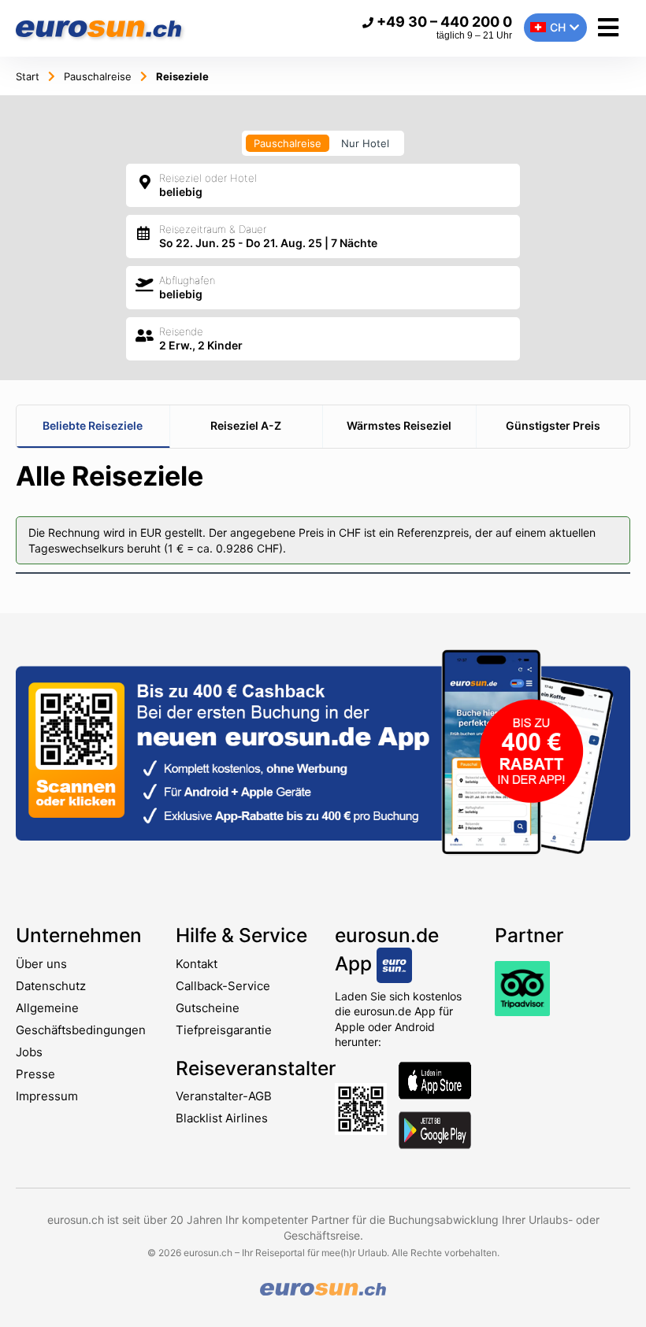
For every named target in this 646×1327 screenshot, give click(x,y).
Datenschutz (51, 985)
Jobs (29, 1051)
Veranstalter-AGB (224, 1096)
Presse (35, 1073)
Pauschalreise (287, 143)
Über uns (41, 963)
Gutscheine (207, 1007)
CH (558, 27)
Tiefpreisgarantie (224, 1029)
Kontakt (196, 963)
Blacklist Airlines (222, 1118)
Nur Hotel (365, 143)
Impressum (47, 1096)
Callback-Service (223, 985)
